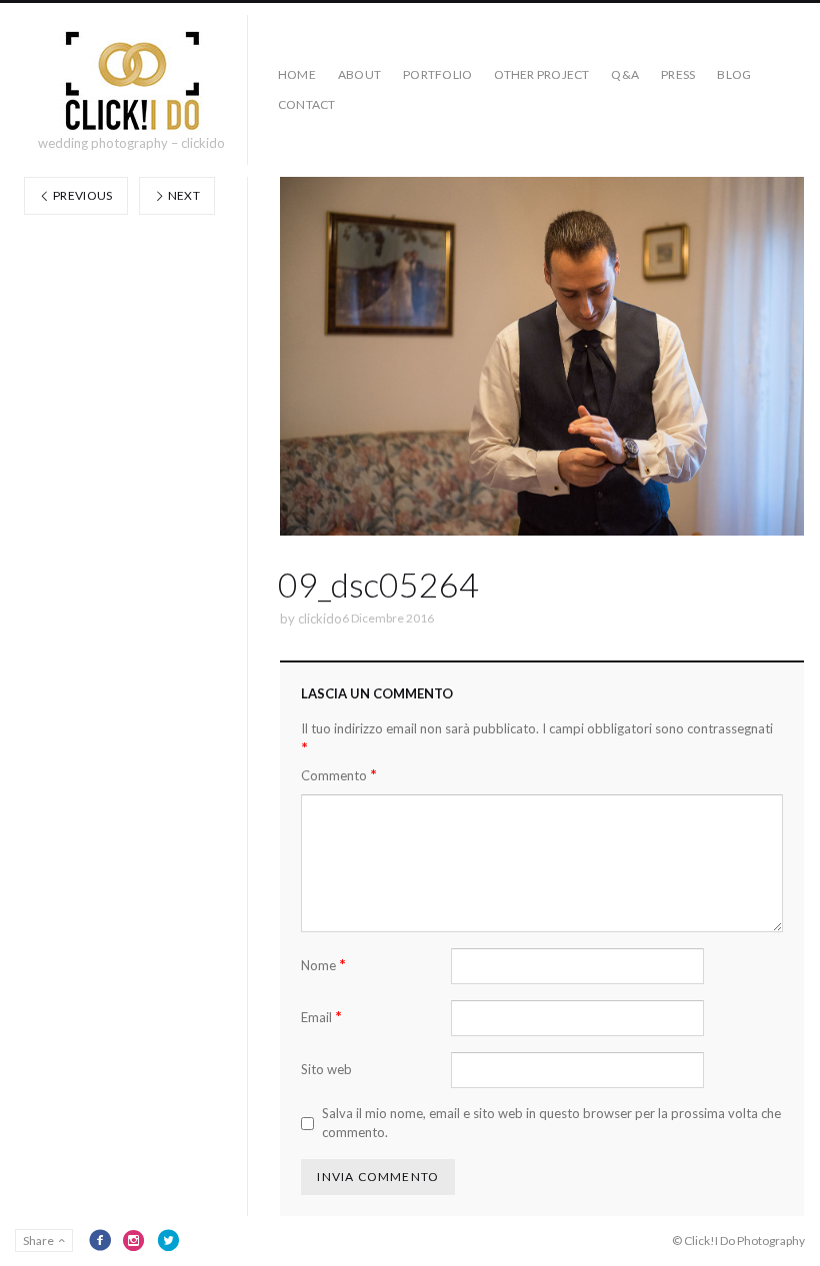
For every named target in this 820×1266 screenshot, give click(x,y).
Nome (323, 964)
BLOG (734, 74)
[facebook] (100, 1240)
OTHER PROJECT (541, 74)
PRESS (678, 74)
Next (182, 195)
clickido (320, 619)
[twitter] (168, 1240)
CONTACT (307, 104)
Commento (339, 774)
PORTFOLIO (437, 74)
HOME (297, 74)
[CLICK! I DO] (131, 81)
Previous (82, 195)
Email (321, 1016)
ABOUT (359, 74)
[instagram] (134, 1240)
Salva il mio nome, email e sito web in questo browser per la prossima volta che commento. (551, 1123)
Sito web (326, 1069)
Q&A (625, 74)
